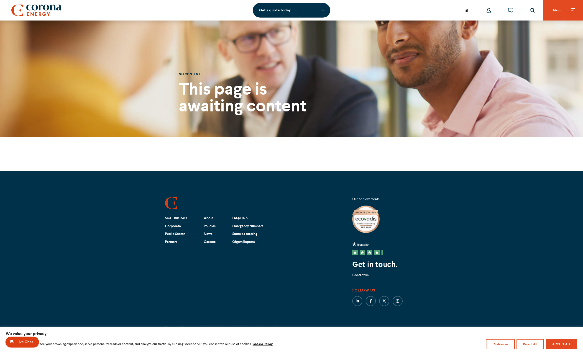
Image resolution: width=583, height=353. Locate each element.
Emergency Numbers (247, 226)
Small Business (176, 218)
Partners (171, 242)
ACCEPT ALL (561, 344)
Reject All (530, 344)
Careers (210, 242)
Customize (500, 344)
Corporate (173, 226)
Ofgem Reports (243, 242)
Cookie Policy (263, 344)
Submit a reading (244, 234)
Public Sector (175, 234)
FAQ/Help (240, 218)
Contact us (360, 275)
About (208, 218)
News (208, 234)
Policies (210, 226)
